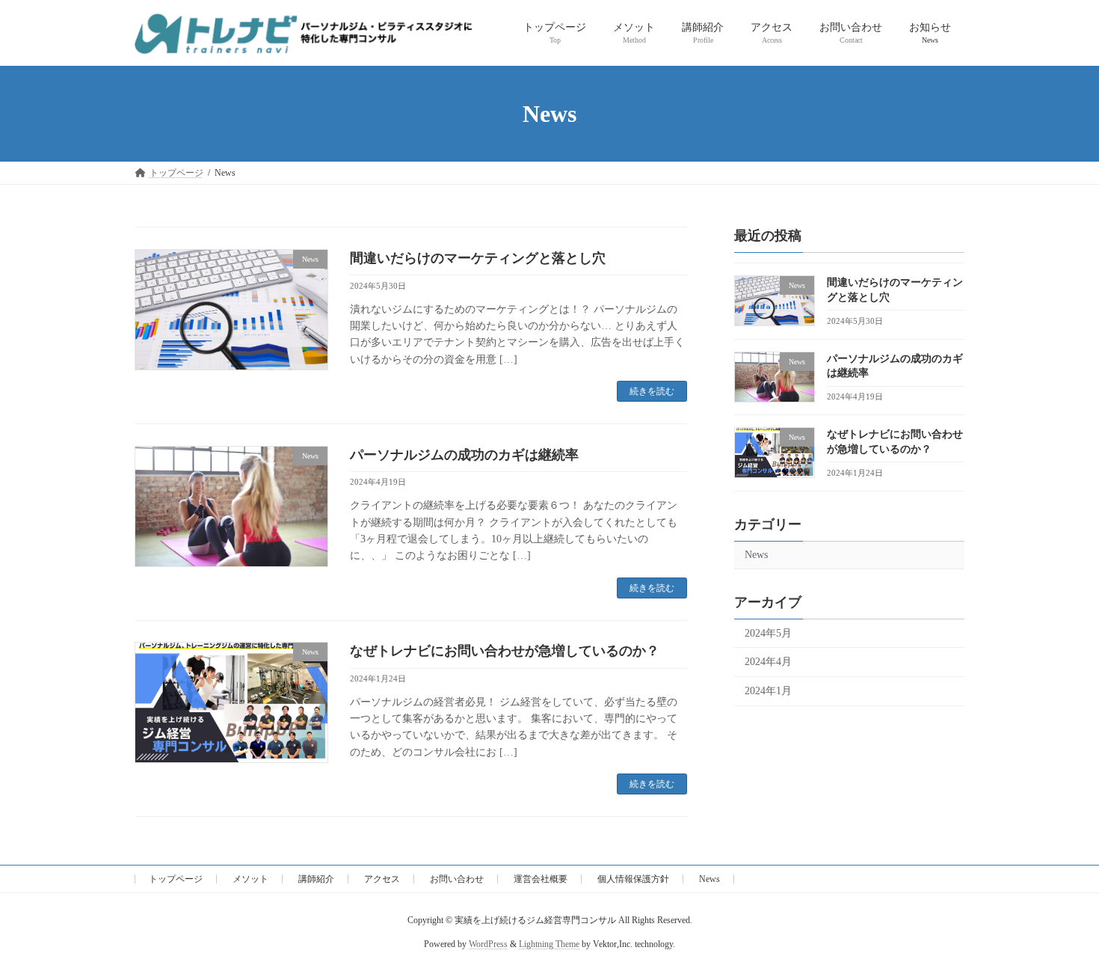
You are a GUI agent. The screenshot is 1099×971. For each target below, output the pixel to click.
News (756, 554)
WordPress (488, 944)
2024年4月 (768, 662)
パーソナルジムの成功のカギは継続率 (464, 454)
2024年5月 (768, 633)
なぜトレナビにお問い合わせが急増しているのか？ (504, 650)
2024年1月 (768, 690)
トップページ (176, 879)
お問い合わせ (457, 879)
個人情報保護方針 (633, 879)
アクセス (382, 879)
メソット (250, 879)
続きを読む (651, 391)
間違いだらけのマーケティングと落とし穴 (478, 258)
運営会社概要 (540, 879)
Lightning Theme (549, 944)
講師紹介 (316, 879)
